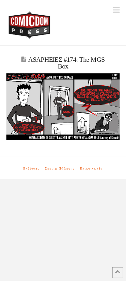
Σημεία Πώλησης (60, 168)
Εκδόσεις (31, 168)
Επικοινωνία (91, 168)
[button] (116, 10)
